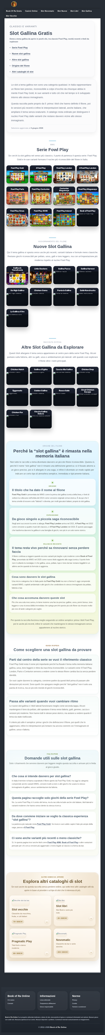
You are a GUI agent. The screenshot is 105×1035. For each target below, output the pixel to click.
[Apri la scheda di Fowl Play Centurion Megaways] (64, 205)
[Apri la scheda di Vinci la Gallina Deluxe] (41, 428)
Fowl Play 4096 (54, 842)
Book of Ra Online (58, 1027)
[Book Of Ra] (14, 4)
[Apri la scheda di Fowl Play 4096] (41, 226)
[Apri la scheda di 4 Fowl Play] (41, 183)
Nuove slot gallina (21, 53)
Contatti (10, 1003)
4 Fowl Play (29, 827)
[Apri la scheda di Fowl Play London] (64, 183)
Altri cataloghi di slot (22, 72)
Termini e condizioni (79, 1007)
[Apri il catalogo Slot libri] (75, 910)
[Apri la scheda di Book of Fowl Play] (88, 226)
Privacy (74, 1000)
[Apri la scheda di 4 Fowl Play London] (88, 183)
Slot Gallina (87, 11)
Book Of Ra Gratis (14, 11)
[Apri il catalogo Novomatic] (75, 943)
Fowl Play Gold (44, 824)
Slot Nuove (62, 11)
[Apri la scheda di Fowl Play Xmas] (17, 226)
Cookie (74, 1003)
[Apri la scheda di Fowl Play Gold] (17, 183)
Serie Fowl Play (20, 47)
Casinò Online (31, 11)
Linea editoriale (45, 1000)
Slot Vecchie (11, 15)
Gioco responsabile (46, 1007)
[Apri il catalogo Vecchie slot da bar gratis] (30, 910)
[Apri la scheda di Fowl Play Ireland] (64, 226)
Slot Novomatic (47, 11)
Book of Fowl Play (70, 842)
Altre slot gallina (20, 59)
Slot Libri (74, 11)
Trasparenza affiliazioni (48, 1003)
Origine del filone (21, 66)
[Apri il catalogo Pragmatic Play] (30, 943)
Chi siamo (11, 1000)
